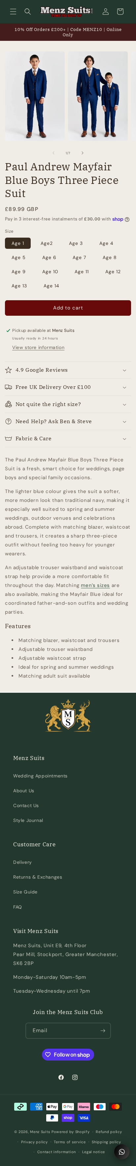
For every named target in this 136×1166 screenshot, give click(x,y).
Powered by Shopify (70, 1131)
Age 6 (49, 257)
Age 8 (110, 257)
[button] (13, 11)
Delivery (22, 862)
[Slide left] (53, 153)
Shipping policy (106, 1142)
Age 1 (18, 243)
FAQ (17, 907)
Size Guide (25, 892)
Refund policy (109, 1131)
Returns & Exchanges (37, 877)
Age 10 (50, 272)
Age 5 (19, 257)
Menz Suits (40, 1131)
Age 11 (82, 272)
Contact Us (26, 805)
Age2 (47, 243)
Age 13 (19, 286)
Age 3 (76, 243)
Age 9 (19, 272)
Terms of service (69, 1142)
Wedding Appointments (40, 776)
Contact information (56, 1152)
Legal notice (93, 1152)
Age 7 (79, 257)
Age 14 (51, 286)
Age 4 (106, 243)
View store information (38, 347)
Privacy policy (34, 1142)
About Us (23, 791)
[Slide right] (82, 153)
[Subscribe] (103, 1031)
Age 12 (113, 272)
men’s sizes (95, 585)
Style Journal (28, 820)
